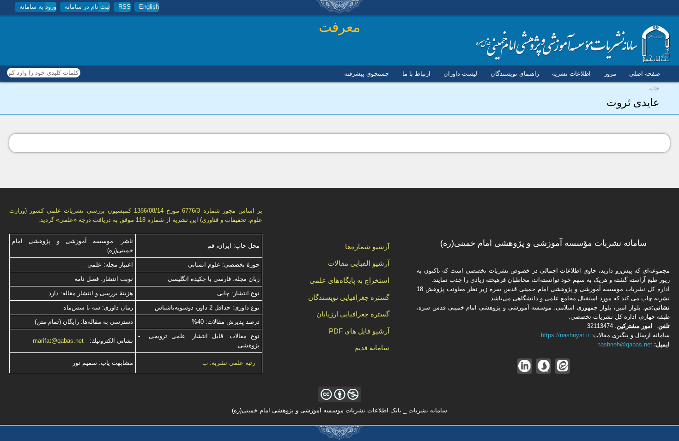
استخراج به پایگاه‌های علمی (349, 280)
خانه (654, 88)
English (149, 6)
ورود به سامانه (37, 6)
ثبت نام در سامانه (87, 6)
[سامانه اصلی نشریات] (573, 60)
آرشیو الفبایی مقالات (358, 263)
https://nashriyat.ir (565, 335)
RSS (124, 6)
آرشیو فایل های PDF (359, 331)
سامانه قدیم (371, 348)
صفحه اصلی (644, 73)
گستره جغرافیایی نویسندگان (348, 297)
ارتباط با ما (416, 73)
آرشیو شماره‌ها (367, 246)
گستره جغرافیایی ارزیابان (352, 314)
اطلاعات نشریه (571, 73)
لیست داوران (460, 73)
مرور (610, 73)
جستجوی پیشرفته (366, 73)
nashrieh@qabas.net (624, 344)
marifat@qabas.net (58, 340)
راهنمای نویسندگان (515, 73)
